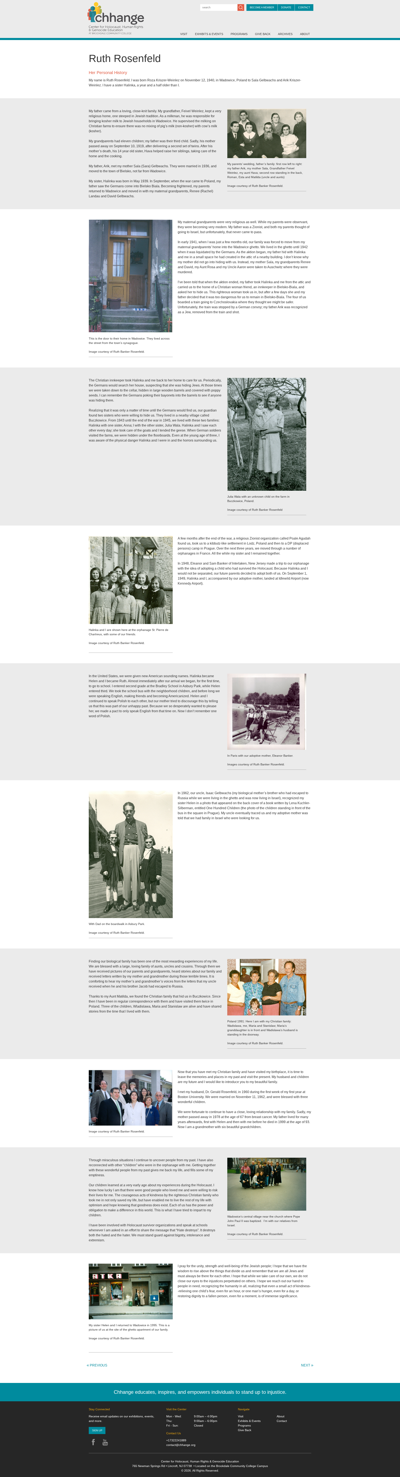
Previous (97, 1365)
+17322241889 (176, 1440)
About (305, 34)
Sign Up (97, 1430)
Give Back (262, 34)
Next (307, 1365)
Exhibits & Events (209, 34)
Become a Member (262, 7)
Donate (286, 7)
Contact (304, 7)
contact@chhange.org (180, 1445)
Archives (285, 34)
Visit (184, 34)
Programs (239, 34)
